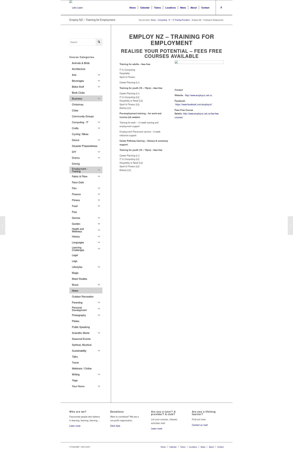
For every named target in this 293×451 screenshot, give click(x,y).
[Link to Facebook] (221, 7)
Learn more (74, 425)
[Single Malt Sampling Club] (290, 225)
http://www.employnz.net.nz (198, 95)
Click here (115, 425)
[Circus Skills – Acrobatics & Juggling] (2, 225)
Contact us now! (200, 424)
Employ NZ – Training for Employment (92, 20)
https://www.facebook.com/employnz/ (193, 104)
